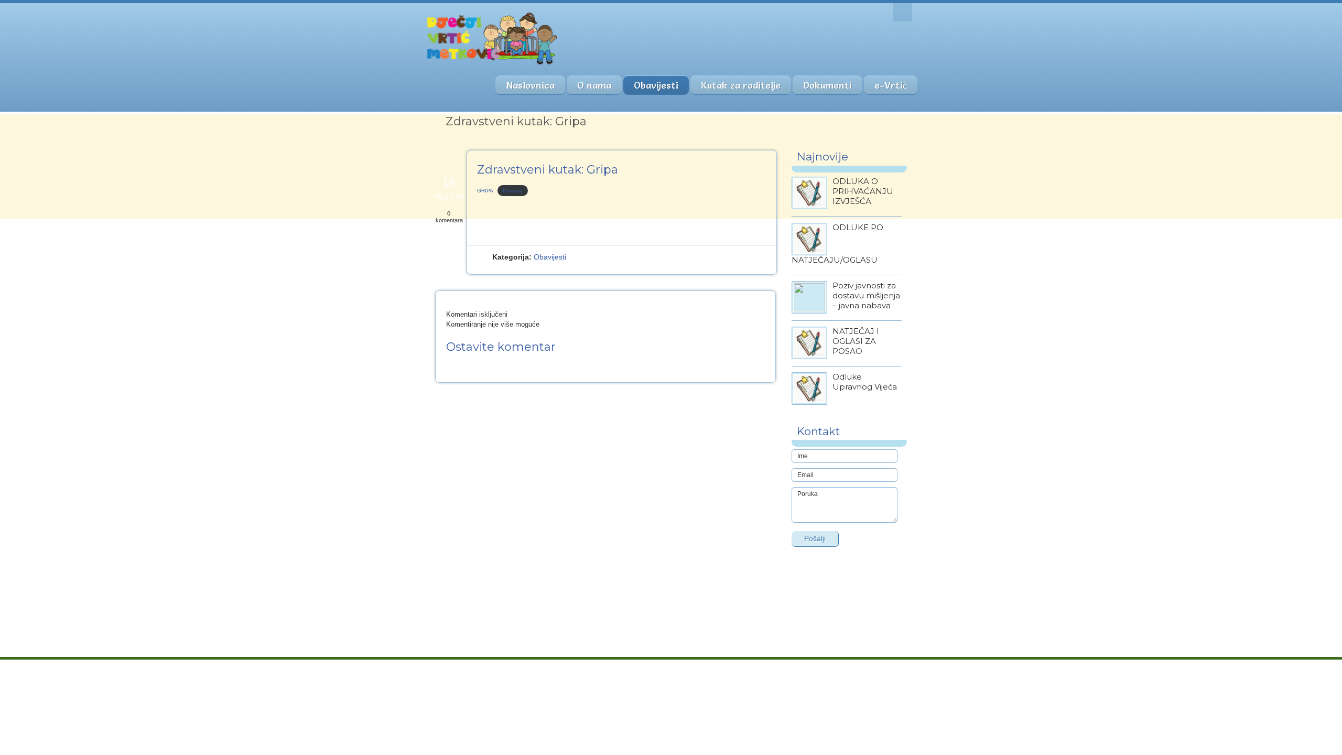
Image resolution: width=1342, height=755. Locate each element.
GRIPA (485, 190)
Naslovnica (530, 85)
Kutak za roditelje (741, 85)
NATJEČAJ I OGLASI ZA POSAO (855, 341)
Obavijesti (656, 85)
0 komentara (449, 216)
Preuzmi (512, 190)
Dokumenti (827, 85)
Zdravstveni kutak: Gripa (547, 170)
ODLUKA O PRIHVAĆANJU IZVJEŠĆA (862, 191)
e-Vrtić (890, 85)
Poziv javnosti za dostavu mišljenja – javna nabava (866, 295)
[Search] (902, 12)
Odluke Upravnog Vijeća (864, 382)
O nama (594, 85)
